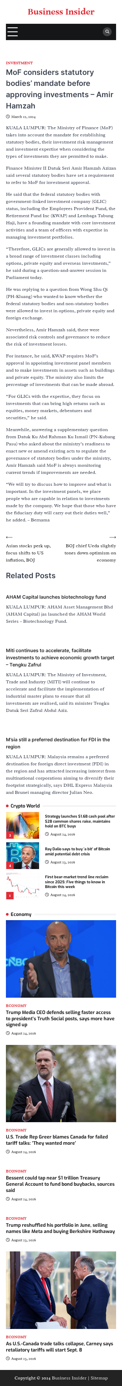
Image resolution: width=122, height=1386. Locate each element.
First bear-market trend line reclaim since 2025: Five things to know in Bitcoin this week (76, 881)
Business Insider (61, 12)
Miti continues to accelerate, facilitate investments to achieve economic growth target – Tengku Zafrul (60, 657)
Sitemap (99, 1378)
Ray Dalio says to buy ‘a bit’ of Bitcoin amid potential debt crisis (77, 851)
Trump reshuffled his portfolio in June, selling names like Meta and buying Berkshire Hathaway (60, 1228)
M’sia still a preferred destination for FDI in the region (58, 743)
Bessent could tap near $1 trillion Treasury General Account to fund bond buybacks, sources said (60, 1184)
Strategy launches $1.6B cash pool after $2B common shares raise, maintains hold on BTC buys (80, 821)
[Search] (107, 31)
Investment (19, 63)
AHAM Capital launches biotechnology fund (56, 597)
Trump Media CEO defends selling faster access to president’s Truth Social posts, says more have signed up (60, 1018)
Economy (16, 1006)
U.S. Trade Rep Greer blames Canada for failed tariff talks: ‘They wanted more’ (57, 1140)
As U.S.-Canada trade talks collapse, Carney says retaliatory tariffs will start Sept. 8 (59, 1347)
